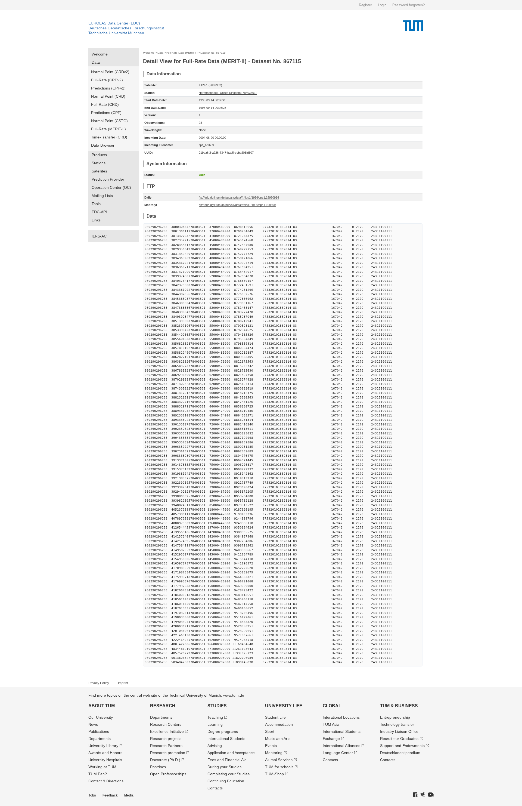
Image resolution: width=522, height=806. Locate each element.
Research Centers (165, 724)
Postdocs (158, 767)
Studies (217, 705)
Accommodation (279, 724)
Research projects (165, 738)
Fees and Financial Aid (227, 760)
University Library (103, 745)
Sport (269, 731)
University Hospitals (105, 760)
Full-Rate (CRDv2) (107, 80)
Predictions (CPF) (106, 112)
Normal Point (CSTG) (109, 121)
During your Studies (224, 767)
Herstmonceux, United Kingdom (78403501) (228, 92)
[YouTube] (431, 794)
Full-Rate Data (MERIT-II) (181, 52)
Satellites (99, 171)
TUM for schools (279, 767)
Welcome (100, 54)
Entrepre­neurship (395, 717)
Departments (99, 738)
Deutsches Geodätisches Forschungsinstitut (126, 28)
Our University (100, 717)
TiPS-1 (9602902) (210, 85)
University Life (283, 705)
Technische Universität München (116, 33)
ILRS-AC (99, 236)
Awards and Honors (105, 753)
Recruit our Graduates (399, 738)
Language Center (338, 753)
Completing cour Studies (228, 774)
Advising (214, 745)
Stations (98, 163)
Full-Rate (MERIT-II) (108, 129)
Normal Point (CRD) (108, 96)
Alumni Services (279, 760)
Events (271, 745)
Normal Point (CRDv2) (110, 72)
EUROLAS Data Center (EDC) (114, 23)
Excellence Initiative (167, 731)
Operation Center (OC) (111, 187)
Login (382, 5)
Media (128, 795)
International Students (226, 738)
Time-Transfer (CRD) (109, 137)
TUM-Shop (274, 774)
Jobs (92, 795)
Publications (98, 731)
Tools (96, 204)
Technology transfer (397, 724)
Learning (215, 724)
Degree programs (222, 731)
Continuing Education (225, 781)
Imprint (123, 683)
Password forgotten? (408, 5)
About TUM (101, 705)
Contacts (215, 788)
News (93, 724)
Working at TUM (102, 767)
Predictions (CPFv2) (108, 88)
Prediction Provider (108, 179)
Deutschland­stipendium (400, 753)
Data (96, 62)
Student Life (275, 717)
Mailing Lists (102, 195)
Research (162, 705)
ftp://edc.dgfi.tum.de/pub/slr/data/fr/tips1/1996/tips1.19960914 (239, 197)
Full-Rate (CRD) (105, 104)
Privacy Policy (98, 683)
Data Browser (102, 145)
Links (96, 220)
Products (99, 155)
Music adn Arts (277, 738)
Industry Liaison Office (399, 731)
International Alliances (341, 745)
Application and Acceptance (231, 753)
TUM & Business (399, 705)
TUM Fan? (97, 774)
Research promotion (167, 753)
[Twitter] (422, 794)
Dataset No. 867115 (213, 52)
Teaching (215, 717)
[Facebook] (415, 794)
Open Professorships (168, 774)
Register (365, 5)
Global (332, 705)
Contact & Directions (105, 781)
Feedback (110, 795)
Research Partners (166, 745)
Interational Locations (341, 717)
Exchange (331, 738)
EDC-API (99, 212)
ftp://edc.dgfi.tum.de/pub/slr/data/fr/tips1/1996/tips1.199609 (237, 204)
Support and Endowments (402, 745)
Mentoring (273, 753)
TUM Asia (331, 724)
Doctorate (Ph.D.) (165, 760)
